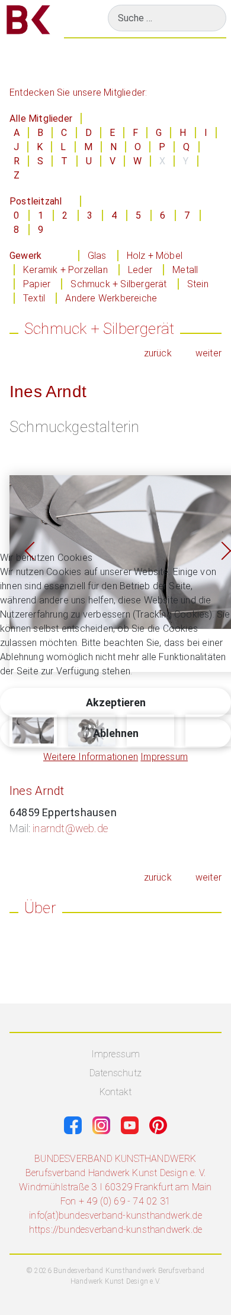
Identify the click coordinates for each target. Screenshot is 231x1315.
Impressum (164, 756)
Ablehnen (116, 733)
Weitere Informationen (90, 756)
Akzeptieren (116, 702)
